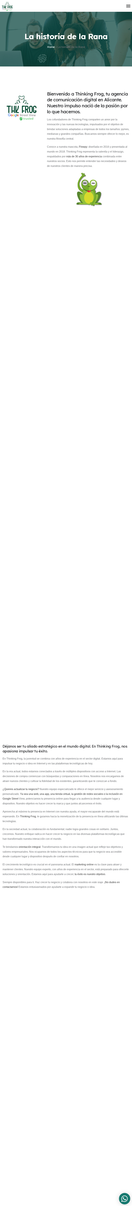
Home (51, 47)
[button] (124, 1198)
